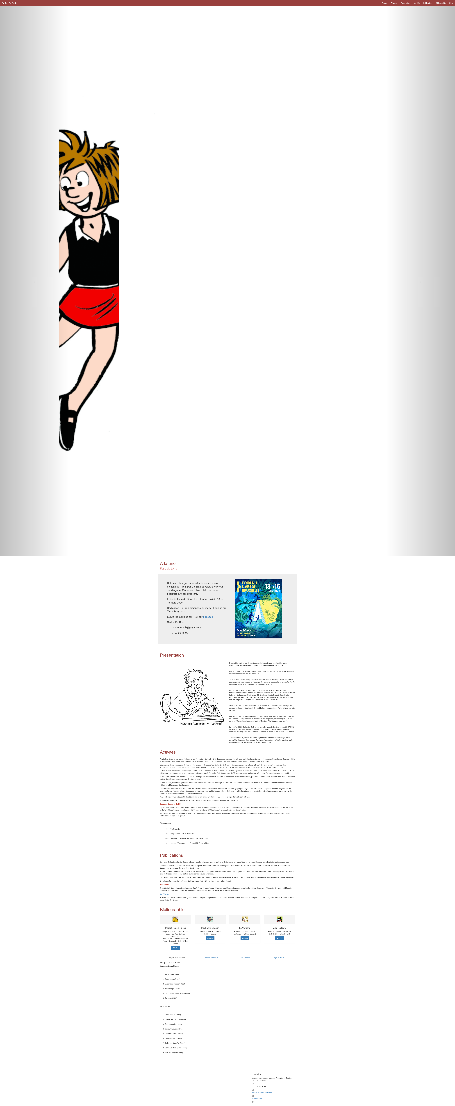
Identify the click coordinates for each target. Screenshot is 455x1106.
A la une (394, 3)
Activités (417, 3)
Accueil (384, 3)
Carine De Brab (9, 3)
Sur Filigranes (165, 894)
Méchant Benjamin (211, 957)
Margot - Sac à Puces (176, 957)
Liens (451, 3)
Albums (175, 947)
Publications (427, 3)
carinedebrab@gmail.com (262, 1092)
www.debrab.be (258, 1098)
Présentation (405, 3)
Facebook (208, 616)
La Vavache (245, 957)
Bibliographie (441, 3)
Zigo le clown (279, 957)
